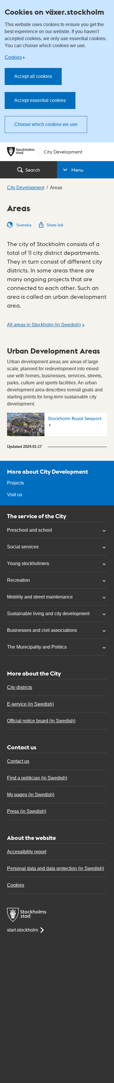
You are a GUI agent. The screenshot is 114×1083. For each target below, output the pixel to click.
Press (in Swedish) (26, 811)
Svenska (23, 225)
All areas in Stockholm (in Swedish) (44, 324)
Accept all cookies (33, 76)
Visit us (14, 494)
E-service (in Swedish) (30, 704)
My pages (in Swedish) (30, 794)
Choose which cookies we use (45, 124)
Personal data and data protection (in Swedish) (55, 868)
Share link (54, 225)
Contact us (18, 761)
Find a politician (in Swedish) (37, 777)
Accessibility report (26, 851)
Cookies (13, 57)
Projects (15, 482)
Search (32, 170)
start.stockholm (22, 929)
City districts (19, 687)
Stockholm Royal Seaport (75, 418)
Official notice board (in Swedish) (41, 720)
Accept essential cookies (40, 100)
